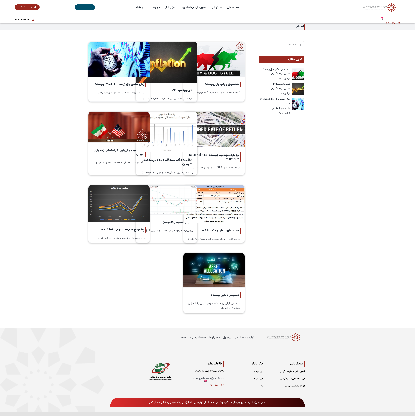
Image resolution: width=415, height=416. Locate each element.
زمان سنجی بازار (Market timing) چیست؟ (119, 84)
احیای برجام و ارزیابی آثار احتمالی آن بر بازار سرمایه (119, 152)
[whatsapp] (387, 23)
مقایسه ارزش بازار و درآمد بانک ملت (218, 231)
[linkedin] (393, 23)
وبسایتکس (154, 402)
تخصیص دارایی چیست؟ (225, 295)
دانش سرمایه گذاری (280, 74)
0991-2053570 (216, 372)
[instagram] (399, 23)
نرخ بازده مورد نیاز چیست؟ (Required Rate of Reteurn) (214, 157)
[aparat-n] (382, 18)
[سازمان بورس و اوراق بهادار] (160, 360)
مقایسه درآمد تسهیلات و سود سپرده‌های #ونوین (167, 162)
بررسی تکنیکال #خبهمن (177, 222)
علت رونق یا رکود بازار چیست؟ (222, 84)
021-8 (197, 372)
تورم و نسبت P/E (181, 90)
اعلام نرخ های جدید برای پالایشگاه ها (122, 230)
